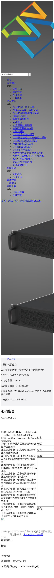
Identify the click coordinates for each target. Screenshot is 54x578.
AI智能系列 (18, 131)
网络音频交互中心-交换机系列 (28, 153)
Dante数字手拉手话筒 (23, 107)
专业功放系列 (19, 165)
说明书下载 (18, 192)
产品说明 (11, 359)
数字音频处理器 (21, 119)
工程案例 (11, 183)
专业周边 (17, 122)
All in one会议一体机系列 (25, 110)
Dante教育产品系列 (22, 149)
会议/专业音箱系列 (22, 162)
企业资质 (17, 95)
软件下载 (17, 195)
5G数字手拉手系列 (22, 125)
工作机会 (17, 98)
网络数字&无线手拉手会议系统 (28, 156)
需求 (39, 456)
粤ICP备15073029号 (33, 534)
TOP (3, 537)
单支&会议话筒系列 (23, 143)
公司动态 (17, 174)
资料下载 (11, 186)
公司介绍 (17, 89)
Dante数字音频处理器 (23, 134)
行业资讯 (17, 177)
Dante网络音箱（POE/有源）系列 (29, 137)
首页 (9, 80)
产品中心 (11, 101)
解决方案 (11, 180)
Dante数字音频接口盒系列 (26, 113)
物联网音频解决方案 (23, 128)
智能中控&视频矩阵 (23, 159)
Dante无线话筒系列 (22, 146)
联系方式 (17, 92)
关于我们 (11, 83)
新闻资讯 (11, 168)
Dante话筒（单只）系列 (25, 140)
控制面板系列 (19, 116)
